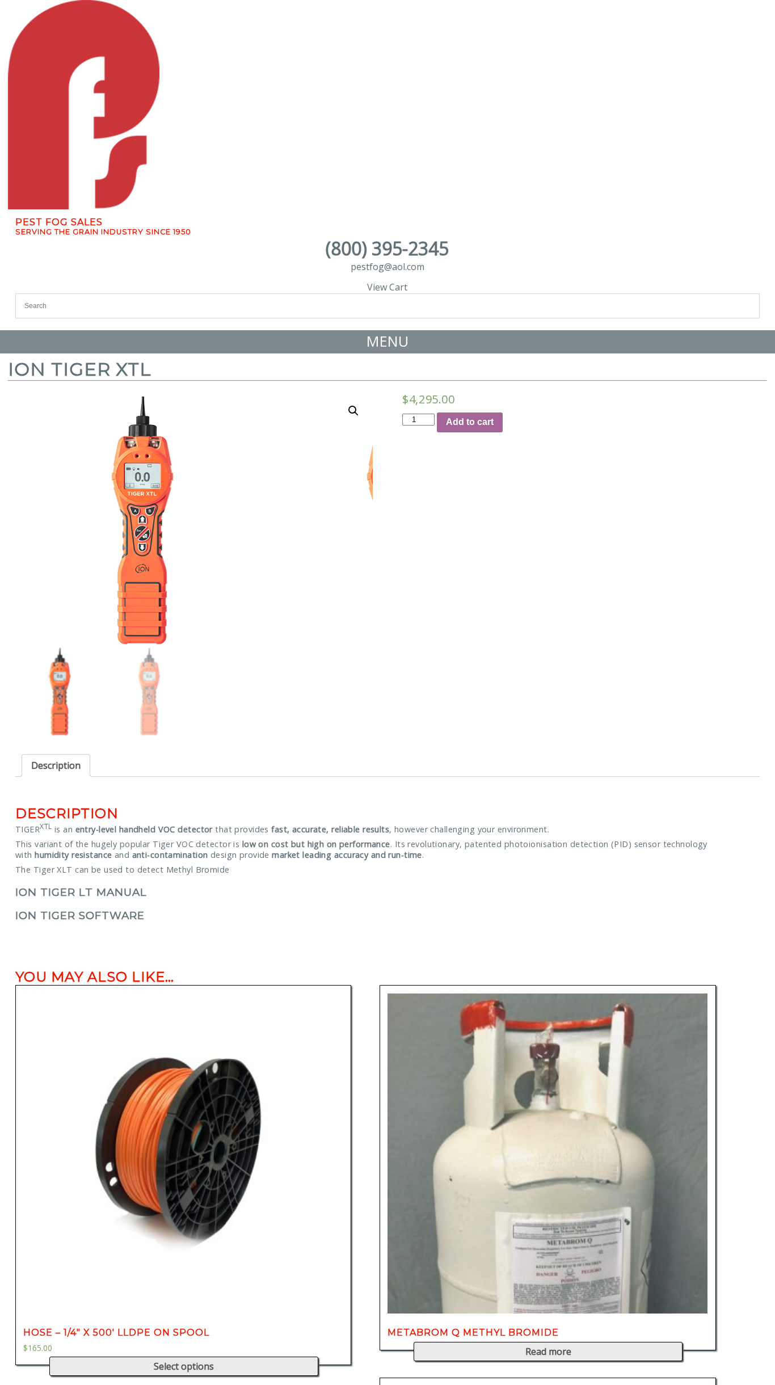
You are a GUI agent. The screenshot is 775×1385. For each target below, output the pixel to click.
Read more (548, 1351)
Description (56, 765)
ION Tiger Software (80, 915)
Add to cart (470, 422)
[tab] (56, 765)
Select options (184, 1366)
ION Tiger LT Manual (81, 892)
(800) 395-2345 (387, 248)
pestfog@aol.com (387, 266)
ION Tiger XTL (79, 369)
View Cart (387, 287)
